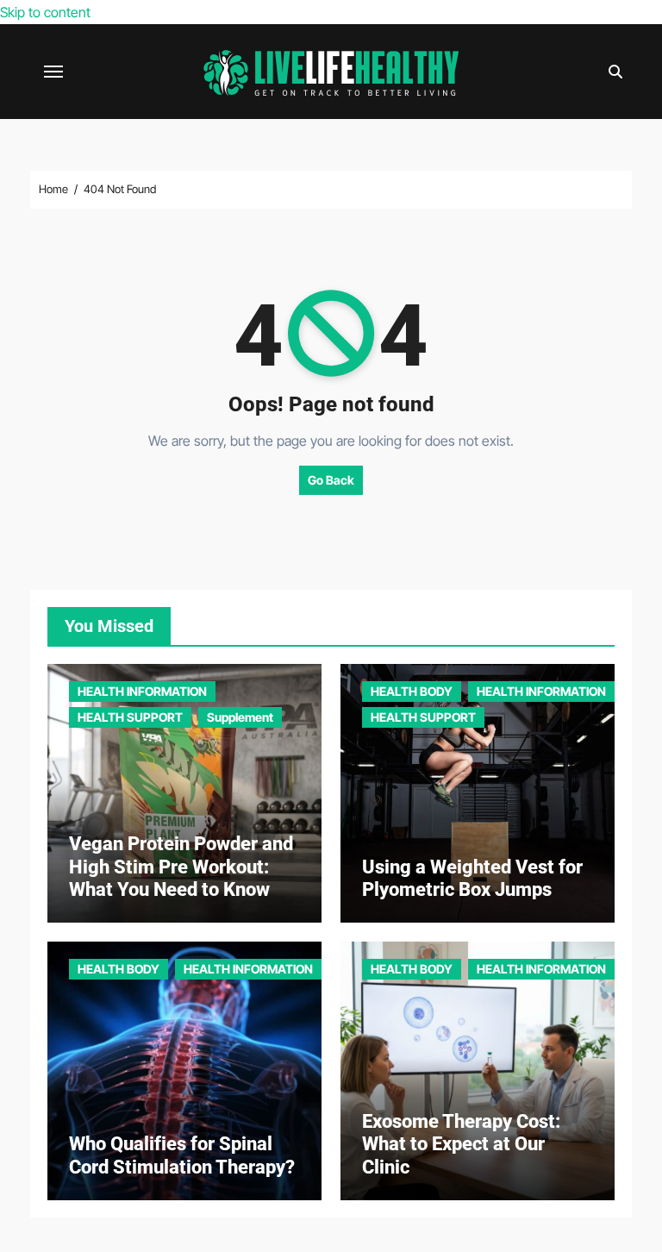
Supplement (240, 717)
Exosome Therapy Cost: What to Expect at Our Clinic (461, 1144)
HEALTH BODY (412, 691)
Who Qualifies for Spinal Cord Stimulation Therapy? (182, 1155)
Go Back (331, 480)
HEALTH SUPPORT (130, 717)
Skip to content (45, 12)
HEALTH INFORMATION (142, 691)
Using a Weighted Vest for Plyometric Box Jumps (472, 878)
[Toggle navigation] (53, 71)
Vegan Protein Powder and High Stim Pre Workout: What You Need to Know (181, 866)
